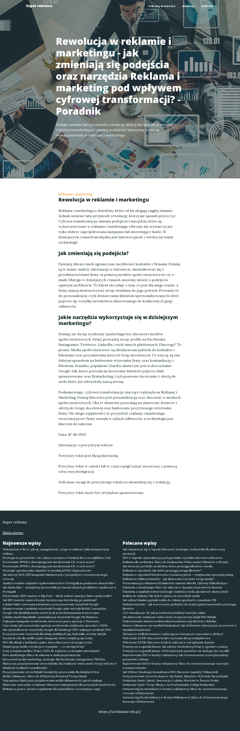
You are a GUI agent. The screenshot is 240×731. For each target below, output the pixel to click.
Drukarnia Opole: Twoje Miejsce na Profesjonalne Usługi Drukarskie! (169, 684)
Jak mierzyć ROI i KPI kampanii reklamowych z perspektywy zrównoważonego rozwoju (55, 577)
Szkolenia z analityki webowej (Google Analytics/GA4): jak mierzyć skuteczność (176, 591)
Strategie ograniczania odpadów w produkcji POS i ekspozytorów (47, 570)
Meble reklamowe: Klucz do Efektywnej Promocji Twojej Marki (45, 676)
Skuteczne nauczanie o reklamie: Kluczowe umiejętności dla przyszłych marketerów (59, 684)
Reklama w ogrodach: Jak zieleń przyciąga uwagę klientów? (162, 570)
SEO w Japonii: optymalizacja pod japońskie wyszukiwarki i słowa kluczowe (173, 557)
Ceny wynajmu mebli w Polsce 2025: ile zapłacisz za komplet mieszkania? (51, 651)
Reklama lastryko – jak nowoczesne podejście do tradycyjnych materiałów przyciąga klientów (179, 606)
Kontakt (208, 6)
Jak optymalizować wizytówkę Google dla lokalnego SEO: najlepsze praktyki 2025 (57, 629)
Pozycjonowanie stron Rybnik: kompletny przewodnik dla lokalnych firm (51, 672)
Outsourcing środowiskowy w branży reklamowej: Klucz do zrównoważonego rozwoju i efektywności (175, 691)
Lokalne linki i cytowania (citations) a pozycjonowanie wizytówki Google (51, 604)
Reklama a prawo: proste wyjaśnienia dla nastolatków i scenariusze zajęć (52, 689)
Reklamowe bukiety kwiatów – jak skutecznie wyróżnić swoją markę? (168, 579)
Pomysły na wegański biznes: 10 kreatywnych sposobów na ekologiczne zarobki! (176, 651)
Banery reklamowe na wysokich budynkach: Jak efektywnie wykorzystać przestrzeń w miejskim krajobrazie (180, 627)
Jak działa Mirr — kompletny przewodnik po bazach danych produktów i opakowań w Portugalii (59, 589)
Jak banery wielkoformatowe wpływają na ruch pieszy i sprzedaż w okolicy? (173, 634)
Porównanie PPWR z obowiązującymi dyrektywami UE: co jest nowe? (49, 562)
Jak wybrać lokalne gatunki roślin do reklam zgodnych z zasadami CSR (169, 600)
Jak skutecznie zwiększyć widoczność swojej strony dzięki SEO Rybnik (169, 617)
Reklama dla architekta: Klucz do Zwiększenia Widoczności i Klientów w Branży (175, 562)
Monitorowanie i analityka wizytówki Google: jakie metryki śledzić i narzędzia (54, 608)
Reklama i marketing (75, 194)
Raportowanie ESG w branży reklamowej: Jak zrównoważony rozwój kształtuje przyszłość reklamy (176, 657)
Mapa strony (13, 532)
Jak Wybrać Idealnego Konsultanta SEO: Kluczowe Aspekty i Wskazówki (170, 672)
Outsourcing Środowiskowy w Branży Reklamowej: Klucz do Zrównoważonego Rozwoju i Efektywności (175, 699)
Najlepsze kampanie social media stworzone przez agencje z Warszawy (51, 621)
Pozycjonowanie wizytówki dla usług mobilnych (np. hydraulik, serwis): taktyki (54, 634)
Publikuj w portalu (161, 6)
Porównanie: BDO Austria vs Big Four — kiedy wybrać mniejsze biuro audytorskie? (57, 596)
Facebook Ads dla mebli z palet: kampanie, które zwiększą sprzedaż (48, 638)
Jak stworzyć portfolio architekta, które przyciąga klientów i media (168, 566)
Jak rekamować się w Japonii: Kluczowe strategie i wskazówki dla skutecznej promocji (174, 551)
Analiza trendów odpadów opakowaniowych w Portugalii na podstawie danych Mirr (59, 583)
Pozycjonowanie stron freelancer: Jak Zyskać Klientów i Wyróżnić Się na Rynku (175, 676)
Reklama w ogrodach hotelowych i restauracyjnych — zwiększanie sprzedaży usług (178, 574)
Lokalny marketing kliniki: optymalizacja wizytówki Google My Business (50, 617)
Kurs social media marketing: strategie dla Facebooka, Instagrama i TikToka (54, 659)
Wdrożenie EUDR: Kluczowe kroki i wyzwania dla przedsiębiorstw (166, 638)
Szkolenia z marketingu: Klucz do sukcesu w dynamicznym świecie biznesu (172, 587)
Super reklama (39, 5)
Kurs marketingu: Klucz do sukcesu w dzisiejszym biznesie (41, 655)
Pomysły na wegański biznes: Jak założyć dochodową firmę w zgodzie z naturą (175, 646)
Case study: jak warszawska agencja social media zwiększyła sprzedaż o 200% (55, 625)
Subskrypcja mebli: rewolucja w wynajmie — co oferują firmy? (44, 646)
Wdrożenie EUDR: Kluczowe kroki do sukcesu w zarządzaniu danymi (168, 642)
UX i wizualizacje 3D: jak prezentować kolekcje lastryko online (164, 612)
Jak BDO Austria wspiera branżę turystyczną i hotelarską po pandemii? (50, 600)
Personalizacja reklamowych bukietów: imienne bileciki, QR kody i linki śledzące (175, 583)
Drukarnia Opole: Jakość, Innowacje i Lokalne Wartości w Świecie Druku (171, 680)
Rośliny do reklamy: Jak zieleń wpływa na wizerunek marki (161, 596)
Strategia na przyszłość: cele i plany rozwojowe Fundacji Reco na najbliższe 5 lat (57, 557)
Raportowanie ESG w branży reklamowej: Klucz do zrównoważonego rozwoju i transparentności (176, 665)
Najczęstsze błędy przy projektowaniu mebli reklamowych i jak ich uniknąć (52, 680)
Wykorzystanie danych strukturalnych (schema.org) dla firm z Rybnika (169, 621)
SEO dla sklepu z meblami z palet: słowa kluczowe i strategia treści (47, 642)
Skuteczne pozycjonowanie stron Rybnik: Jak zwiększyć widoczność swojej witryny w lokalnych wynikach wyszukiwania (60, 665)
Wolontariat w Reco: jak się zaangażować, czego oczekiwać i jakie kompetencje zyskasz (56, 551)
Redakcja (188, 6)
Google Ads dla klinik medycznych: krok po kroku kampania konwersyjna (51, 612)
